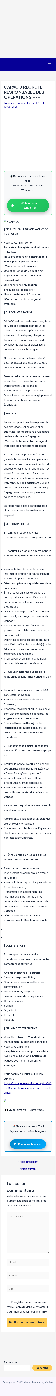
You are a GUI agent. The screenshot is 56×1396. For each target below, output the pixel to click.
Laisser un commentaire (18, 103)
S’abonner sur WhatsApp (30, 205)
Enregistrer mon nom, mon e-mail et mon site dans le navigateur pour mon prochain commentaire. (27, 1307)
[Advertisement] (28, 29)
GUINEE (40, 103)
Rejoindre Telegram (30, 1144)
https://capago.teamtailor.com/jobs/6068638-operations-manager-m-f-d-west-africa (27, 1088)
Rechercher (11, 1362)
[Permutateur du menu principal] (49, 64)
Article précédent (28, 1162)
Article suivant (28, 1169)
